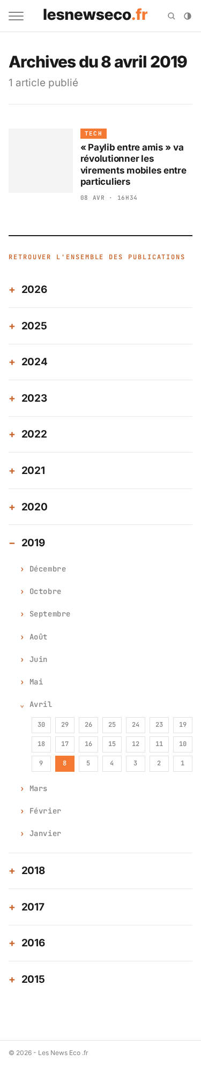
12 (135, 744)
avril (41, 704)
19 (183, 724)
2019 (33, 543)
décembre (47, 569)
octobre (45, 591)
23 (159, 724)
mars (38, 788)
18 (41, 744)
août (38, 637)
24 (135, 724)
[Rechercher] (171, 16)
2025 (34, 326)
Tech (93, 133)
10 (183, 744)
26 (88, 724)
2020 (34, 507)
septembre (50, 614)
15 (112, 744)
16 (88, 744)
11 (159, 744)
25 (112, 724)
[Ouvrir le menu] (16, 16)
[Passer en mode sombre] (187, 16)
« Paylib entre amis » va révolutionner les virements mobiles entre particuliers (133, 164)
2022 (34, 434)
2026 (34, 289)
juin (38, 659)
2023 (34, 398)
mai (36, 682)
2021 (33, 470)
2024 (34, 362)
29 (65, 724)
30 (41, 724)
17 (65, 744)
